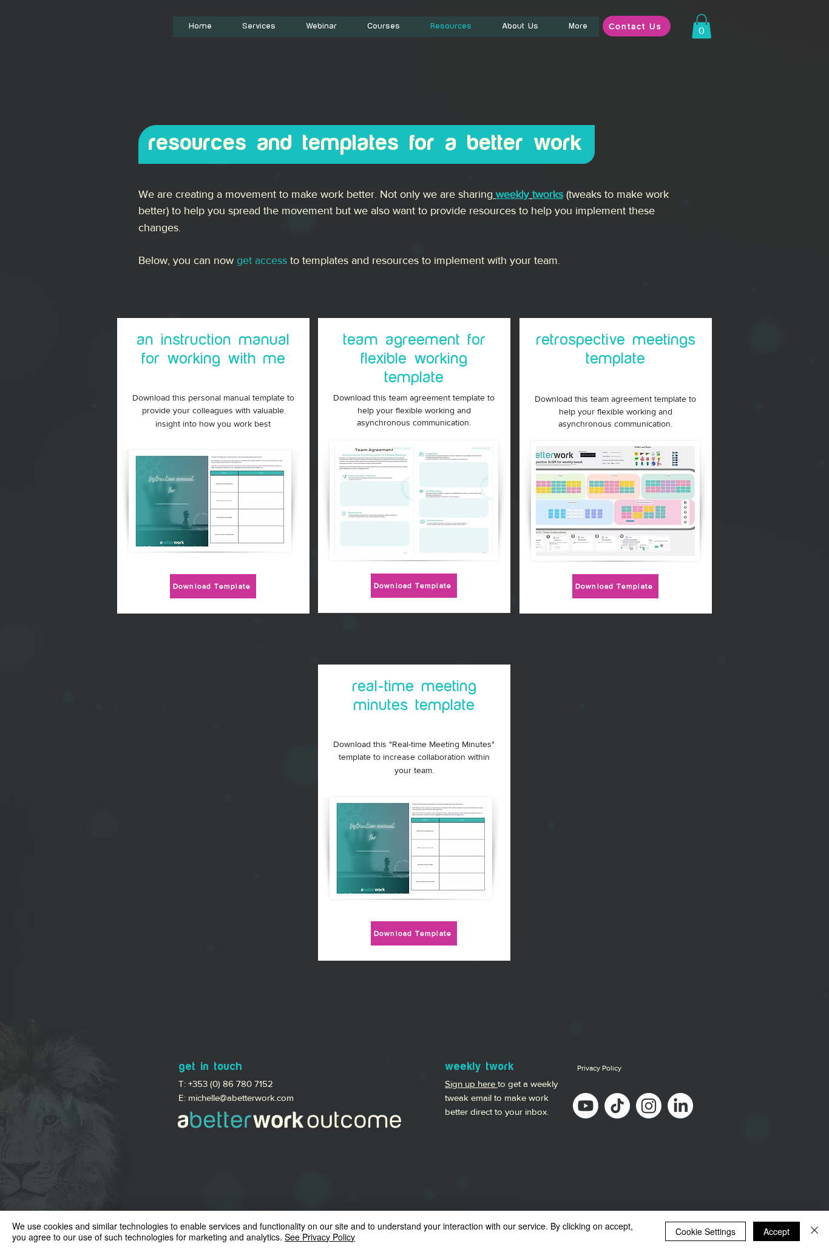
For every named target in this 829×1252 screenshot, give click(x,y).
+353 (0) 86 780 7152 (230, 1083)
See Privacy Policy (320, 1237)
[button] (701, 26)
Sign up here (471, 1083)
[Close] (814, 1231)
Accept (776, 1231)
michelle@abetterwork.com (241, 1097)
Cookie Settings (705, 1231)
